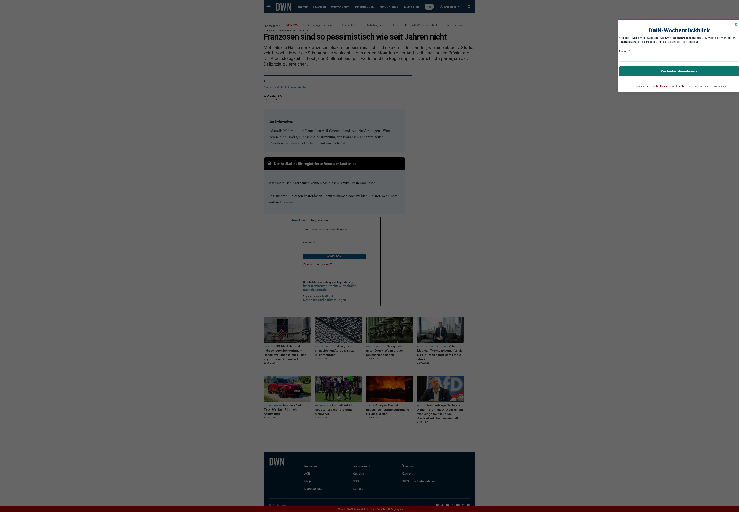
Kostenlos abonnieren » (679, 71)
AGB (681, 86)
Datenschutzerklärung (656, 86)
